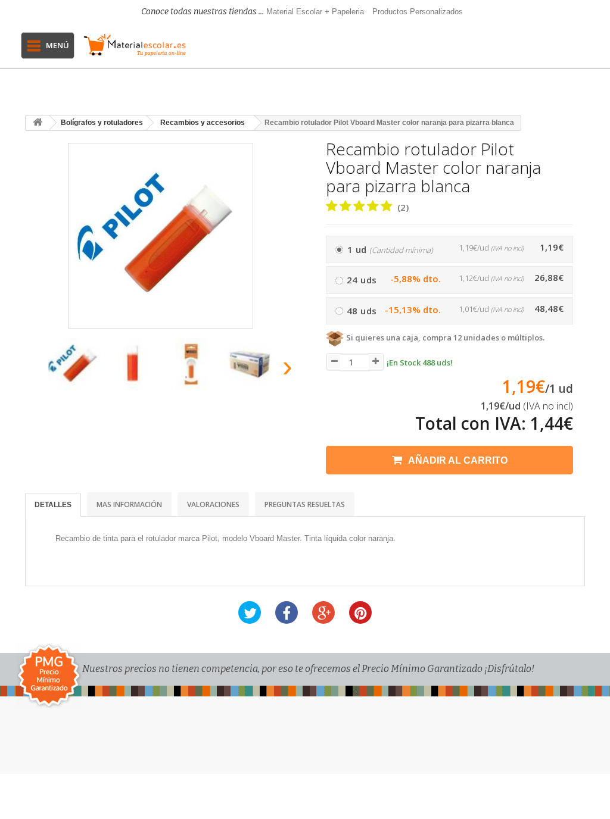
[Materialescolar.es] (134, 45)
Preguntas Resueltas (304, 504)
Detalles (53, 505)
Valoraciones (213, 504)
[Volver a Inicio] (37, 122)
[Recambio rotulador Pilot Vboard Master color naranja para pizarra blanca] (74, 364)
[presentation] (36, 370)
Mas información (129, 504)
